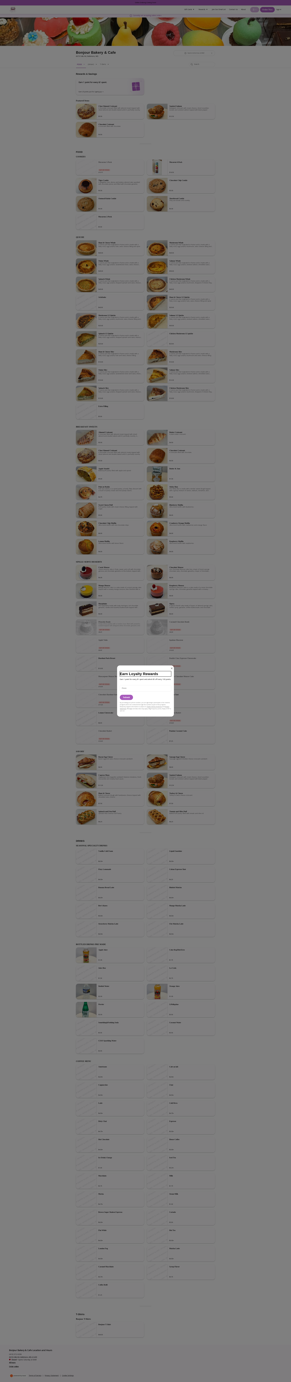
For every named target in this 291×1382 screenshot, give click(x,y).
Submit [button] (126, 697)
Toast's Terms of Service (154, 707)
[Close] (171, 668)
